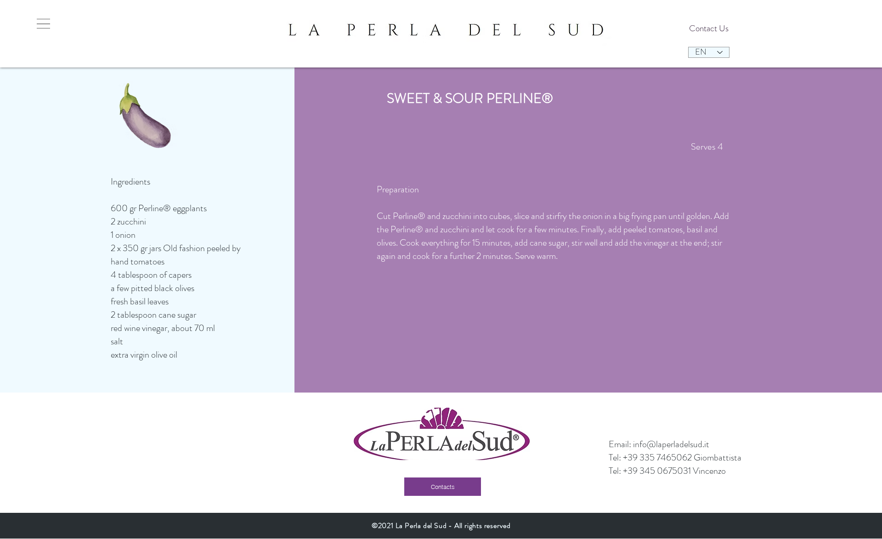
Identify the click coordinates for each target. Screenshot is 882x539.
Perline (150, 208)
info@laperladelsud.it (671, 444)
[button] (43, 23)
